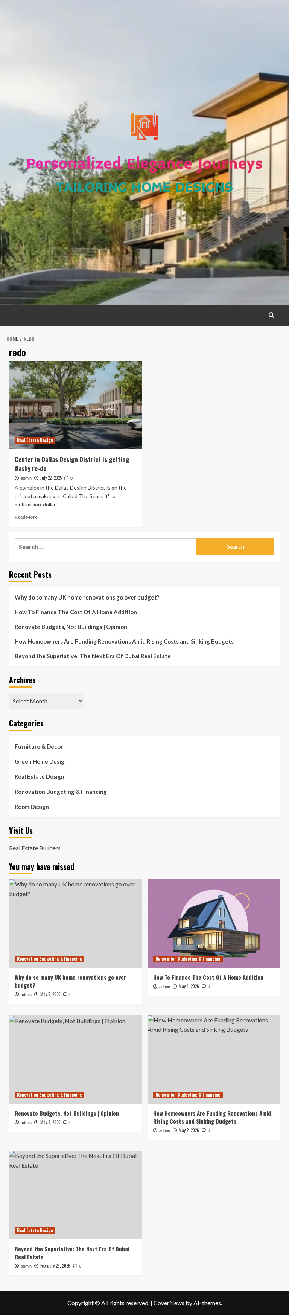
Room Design (32, 806)
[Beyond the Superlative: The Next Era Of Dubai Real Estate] (75, 1195)
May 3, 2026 (50, 1122)
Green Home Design (41, 761)
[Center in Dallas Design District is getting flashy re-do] (75, 405)
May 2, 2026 (189, 1130)
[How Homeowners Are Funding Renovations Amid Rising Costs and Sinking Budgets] (214, 1059)
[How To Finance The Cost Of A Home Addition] (214, 923)
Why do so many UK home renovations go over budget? (87, 597)
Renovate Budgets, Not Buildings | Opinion (71, 626)
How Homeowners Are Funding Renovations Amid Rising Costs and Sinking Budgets (124, 641)
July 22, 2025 (51, 478)
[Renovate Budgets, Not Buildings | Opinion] (75, 1059)
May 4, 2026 (189, 986)
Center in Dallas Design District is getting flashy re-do (72, 464)
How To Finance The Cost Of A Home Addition (76, 612)
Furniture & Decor (39, 746)
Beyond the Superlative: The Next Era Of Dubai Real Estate (93, 656)
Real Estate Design (35, 440)
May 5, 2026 (50, 994)
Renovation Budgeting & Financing (61, 791)
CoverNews (169, 1302)
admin (26, 478)
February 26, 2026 (55, 1266)
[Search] (271, 315)
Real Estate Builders (35, 847)
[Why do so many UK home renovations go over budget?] (75, 923)
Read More (26, 517)
